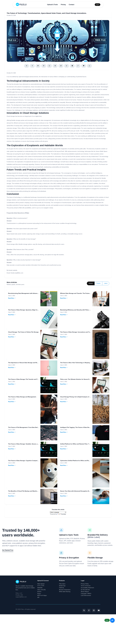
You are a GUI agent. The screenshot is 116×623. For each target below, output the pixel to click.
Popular (98, 283)
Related (91, 283)
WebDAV (39, 587)
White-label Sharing (64, 591)
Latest (105, 283)
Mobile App (62, 585)
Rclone (39, 591)
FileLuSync (62, 583)
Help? (107, 620)
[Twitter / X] (38, 66)
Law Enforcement (86, 595)
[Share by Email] (43, 66)
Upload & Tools (52, 4)
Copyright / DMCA (86, 593)
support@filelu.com (21, 597)
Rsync (39, 593)
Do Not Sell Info (85, 589)
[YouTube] (98, 610)
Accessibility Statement (87, 587)
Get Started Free (7, 550)
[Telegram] (55, 66)
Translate (63, 514)
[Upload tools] (89, 66)
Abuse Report (85, 591)
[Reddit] (60, 66)
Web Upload (40, 583)
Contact (71, 4)
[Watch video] (83, 66)
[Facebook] (32, 66)
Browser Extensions (64, 589)
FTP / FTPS (40, 585)
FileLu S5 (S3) (41, 589)
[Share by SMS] (49, 66)
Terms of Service (85, 585)
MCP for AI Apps (42, 595)
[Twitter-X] (84, 610)
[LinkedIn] (72, 66)
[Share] (26, 66)
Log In (97, 4)
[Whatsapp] (66, 66)
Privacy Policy (85, 583)
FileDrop (61, 587)
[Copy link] (77, 66)
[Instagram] (94, 610)
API (38, 597)
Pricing (63, 4)
